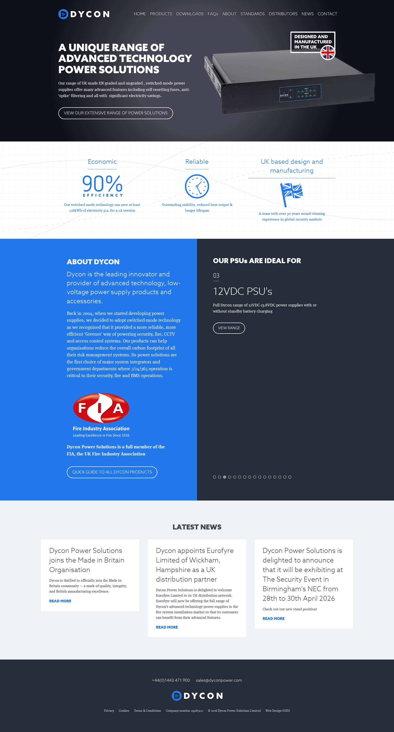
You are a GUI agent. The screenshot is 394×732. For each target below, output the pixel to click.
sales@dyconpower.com (219, 680)
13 (274, 477)
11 (264, 477)
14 (279, 477)
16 (289, 477)
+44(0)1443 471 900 (171, 680)
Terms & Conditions (147, 710)
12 (269, 477)
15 (284, 477)
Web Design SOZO (277, 710)
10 (259, 477)
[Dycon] (83, 14)
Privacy (109, 710)
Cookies (124, 710)
